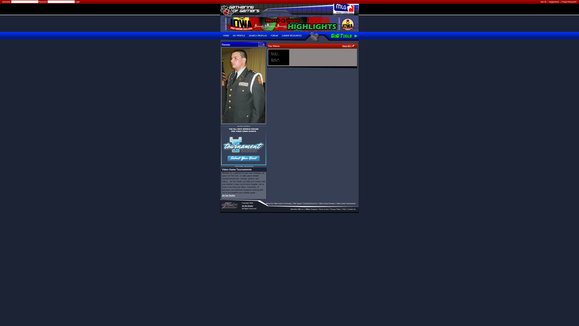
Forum (274, 35)
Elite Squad (297, 203)
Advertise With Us (297, 209)
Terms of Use (324, 209)
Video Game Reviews (327, 203)
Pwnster (226, 44)
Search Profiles (258, 35)
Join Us (543, 2)
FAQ (344, 209)
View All (346, 46)
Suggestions (554, 2)
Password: (43, 2)
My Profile (239, 35)
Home (225, 35)
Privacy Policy (335, 209)
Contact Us (351, 209)
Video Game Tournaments (346, 203)
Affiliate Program (311, 209)
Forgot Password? (569, 2)
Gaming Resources (310, 203)
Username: (6, 2)
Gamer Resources (292, 35)
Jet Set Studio (228, 195)
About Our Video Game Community (279, 203)
